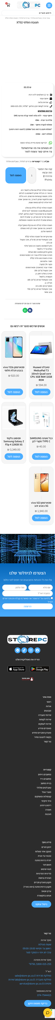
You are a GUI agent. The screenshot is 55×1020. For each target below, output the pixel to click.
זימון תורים (46, 847)
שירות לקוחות (45, 719)
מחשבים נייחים (44, 774)
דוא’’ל (48, 971)
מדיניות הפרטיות (43, 873)
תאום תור (47, 864)
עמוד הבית (46, 18)
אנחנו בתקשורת (44, 895)
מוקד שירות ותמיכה (42, 959)
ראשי (49, 701)
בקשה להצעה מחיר (42, 737)
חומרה (48, 809)
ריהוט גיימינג (45, 805)
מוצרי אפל (46, 792)
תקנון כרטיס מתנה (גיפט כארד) (37, 886)
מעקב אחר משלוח (43, 851)
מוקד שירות (46, 940)
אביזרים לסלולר (24, 18)
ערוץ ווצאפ (46, 891)
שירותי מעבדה (44, 715)
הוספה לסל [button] (41, 392)
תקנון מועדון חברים (42, 882)
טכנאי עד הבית (44, 855)
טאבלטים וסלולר (36, 18)
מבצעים (47, 710)
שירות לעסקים (44, 723)
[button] (30, 310)
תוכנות (48, 814)
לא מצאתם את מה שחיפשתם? (36, 148)
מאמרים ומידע (44, 728)
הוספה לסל (15, 175)
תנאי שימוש (46, 869)
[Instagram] (31, 650)
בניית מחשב (46, 783)
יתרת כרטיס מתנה (43, 860)
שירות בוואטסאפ (44, 991)
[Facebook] (37, 650)
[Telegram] (18, 650)
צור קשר (47, 741)
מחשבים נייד (45, 778)
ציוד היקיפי (46, 800)
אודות (48, 706)
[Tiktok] (24, 650)
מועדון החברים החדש (41, 732)
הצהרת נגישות (44, 877)
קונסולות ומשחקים (43, 796)
